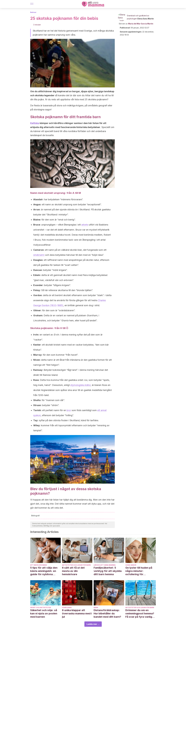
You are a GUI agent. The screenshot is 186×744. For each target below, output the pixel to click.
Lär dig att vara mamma (105, 565)
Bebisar (33, 12)
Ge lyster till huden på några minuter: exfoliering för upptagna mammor (138, 571)
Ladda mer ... (93, 624)
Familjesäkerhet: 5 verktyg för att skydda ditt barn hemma (108, 571)
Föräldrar (66, 607)
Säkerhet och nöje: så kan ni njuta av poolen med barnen (43, 613)
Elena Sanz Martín (145, 19)
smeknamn (39, 255)
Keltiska (34, 123)
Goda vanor (130, 565)
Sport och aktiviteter (40, 607)
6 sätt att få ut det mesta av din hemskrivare (73, 571)
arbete (84, 224)
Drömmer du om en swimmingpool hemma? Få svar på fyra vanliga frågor (139, 613)
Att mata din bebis (38, 565)
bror (69, 410)
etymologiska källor (80, 385)
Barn (96, 607)
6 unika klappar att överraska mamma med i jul (77, 613)
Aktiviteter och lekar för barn (76, 565)
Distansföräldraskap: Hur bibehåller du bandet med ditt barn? (107, 613)
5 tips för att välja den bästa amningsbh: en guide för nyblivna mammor (43, 571)
